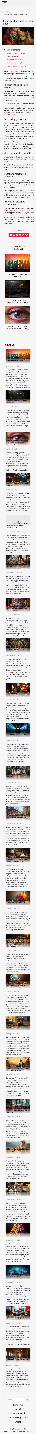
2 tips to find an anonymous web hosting (18, 733)
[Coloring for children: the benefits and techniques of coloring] (18, 604)
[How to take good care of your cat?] (18, 1189)
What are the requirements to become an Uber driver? (18, 1068)
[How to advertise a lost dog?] (18, 1023)
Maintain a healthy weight (14, 59)
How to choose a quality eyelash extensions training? (17, 327)
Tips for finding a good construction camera (17, 816)
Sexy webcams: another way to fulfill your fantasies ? (17, 525)
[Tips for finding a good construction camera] (18, 813)
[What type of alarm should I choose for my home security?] (18, 1313)
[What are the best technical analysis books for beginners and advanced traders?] (18, 855)
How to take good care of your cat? (18, 1192)
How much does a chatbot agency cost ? (16, 984)
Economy (18, 1405)
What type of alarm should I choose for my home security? (17, 1316)
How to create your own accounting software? (17, 901)
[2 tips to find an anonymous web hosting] (18, 730)
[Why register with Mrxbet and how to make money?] (17, 289)
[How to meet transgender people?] (17, 263)
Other (9, 12)
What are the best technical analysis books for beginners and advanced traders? (18, 860)
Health (18, 1409)
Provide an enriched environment (16, 66)
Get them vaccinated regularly (15, 63)
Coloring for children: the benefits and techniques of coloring (18, 608)
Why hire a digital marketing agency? (15, 648)
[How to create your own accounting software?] (18, 898)
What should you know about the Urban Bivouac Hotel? (18, 483)
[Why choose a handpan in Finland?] (18, 689)
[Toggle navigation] (4, 3)
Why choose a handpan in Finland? (17, 692)
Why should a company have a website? (17, 1275)
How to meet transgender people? (18, 275)
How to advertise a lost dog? (17, 1026)
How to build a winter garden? (16, 565)
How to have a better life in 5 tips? (18, 1150)
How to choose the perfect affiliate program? (15, 944)
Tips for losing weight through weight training (17, 1358)
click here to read (10, 115)
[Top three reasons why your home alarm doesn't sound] (18, 1106)
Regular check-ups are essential (16, 53)
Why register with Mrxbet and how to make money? (18, 301)
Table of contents (13, 50)
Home (3, 12)
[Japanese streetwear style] (18, 772)
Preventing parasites (13, 56)
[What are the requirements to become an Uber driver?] (18, 1064)
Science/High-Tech (18, 1417)
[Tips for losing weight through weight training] (18, 1355)
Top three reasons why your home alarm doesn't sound (18, 1110)
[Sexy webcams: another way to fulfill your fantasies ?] (18, 521)
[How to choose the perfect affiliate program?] (18, 940)
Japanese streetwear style (16, 775)
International (18, 1413)
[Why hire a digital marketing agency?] (18, 645)
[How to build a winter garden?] (18, 562)
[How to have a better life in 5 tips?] (18, 1147)
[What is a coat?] (18, 1230)
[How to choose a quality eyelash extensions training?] (17, 315)
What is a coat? (14, 1232)
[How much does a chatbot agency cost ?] (18, 981)
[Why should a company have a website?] (18, 1272)
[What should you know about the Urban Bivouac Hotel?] (18, 479)
